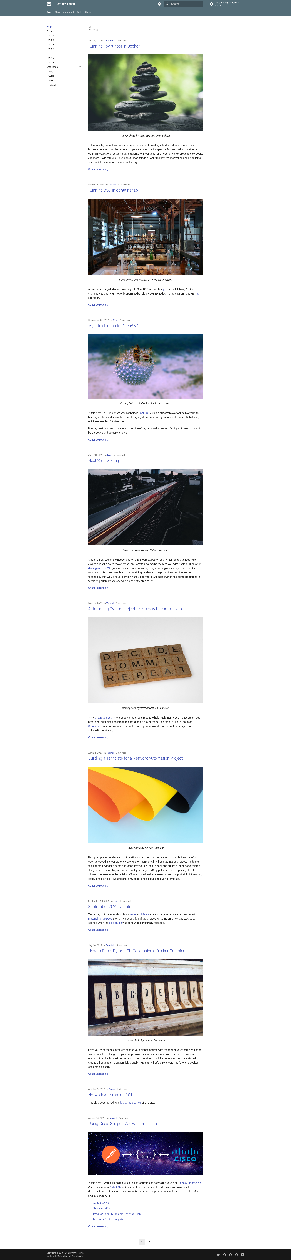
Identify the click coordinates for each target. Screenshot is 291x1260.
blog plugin (115, 922)
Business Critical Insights (108, 1219)
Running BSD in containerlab (113, 190)
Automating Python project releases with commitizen (135, 608)
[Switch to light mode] (160, 4)
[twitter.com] (218, 1254)
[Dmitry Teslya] (49, 4)
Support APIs (101, 1202)
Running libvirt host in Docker (114, 46)
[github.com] (224, 1254)
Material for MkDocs (100, 918)
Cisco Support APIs (189, 1182)
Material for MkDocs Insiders (71, 1256)
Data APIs (115, 1187)
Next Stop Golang (103, 460)
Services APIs (101, 1208)
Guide (112, 1089)
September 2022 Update (109, 906)
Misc (115, 320)
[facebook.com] (230, 1254)
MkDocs (144, 914)
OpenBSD (144, 412)
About (88, 12)
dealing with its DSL (99, 568)
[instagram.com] (236, 1254)
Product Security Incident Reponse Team (117, 1213)
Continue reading (98, 169)
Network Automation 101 (68, 12)
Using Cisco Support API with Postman (122, 1123)
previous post (103, 717)
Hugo (132, 914)
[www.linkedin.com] (242, 1254)
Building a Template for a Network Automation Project (135, 758)
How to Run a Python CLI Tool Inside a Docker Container (137, 950)
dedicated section (130, 1102)
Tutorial (109, 40)
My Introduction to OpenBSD (113, 325)
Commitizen (95, 726)
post (166, 289)
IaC (198, 293)
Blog (49, 12)
